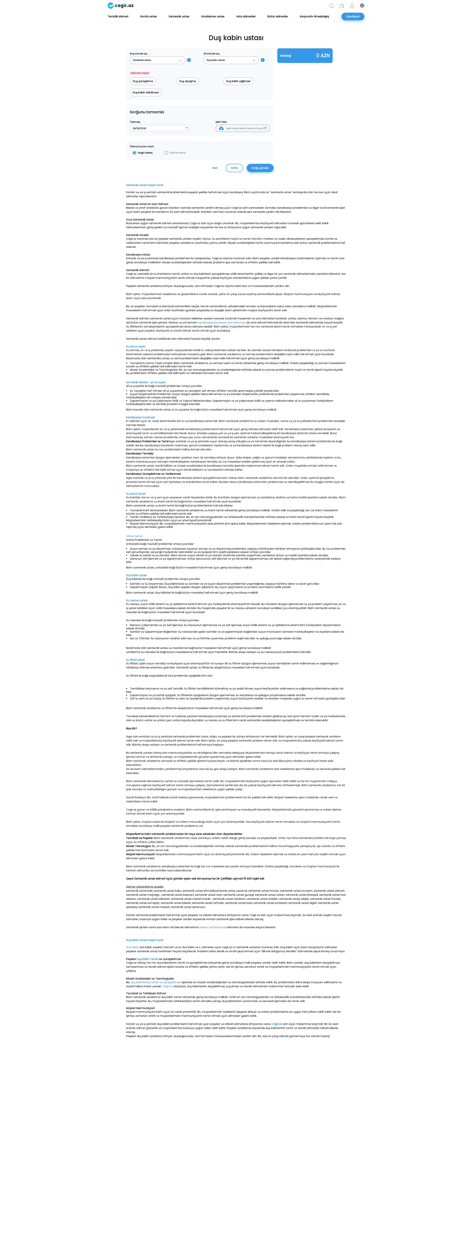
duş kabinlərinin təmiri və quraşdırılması (156, 982)
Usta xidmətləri (246, 16)
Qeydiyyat (353, 16)
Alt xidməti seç (212, 53)
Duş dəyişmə (187, 81)
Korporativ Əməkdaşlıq (314, 16)
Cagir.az (167, 986)
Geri (214, 168)
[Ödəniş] (341, 6)
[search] (331, 6)
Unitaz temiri (134, 536)
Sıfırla (234, 168)
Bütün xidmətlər (278, 16)
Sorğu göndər (260, 168)
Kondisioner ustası (212, 16)
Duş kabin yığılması (238, 81)
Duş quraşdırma (143, 81)
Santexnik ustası (179, 16)
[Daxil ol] (352, 6)
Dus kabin (132, 947)
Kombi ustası (148, 16)
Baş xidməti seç (139, 53)
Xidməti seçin (141, 73)
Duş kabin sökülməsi (146, 92)
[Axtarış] (331, 6)
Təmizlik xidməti (118, 16)
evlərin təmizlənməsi (212, 927)
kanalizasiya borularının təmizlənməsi (222, 322)
